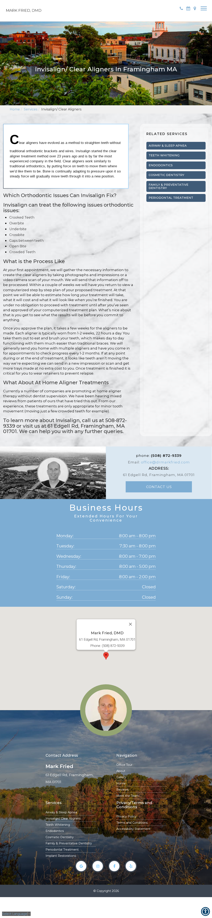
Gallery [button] (121, 777)
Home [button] (15, 109)
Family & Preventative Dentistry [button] (69, 843)
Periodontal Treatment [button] (62, 849)
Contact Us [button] (159, 487)
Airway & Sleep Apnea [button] (61, 812)
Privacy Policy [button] (126, 816)
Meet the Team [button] (127, 796)
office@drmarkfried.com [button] (165, 462)
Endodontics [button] (55, 831)
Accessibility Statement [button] (133, 829)
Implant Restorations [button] (61, 856)
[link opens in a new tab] (81, 866)
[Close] (130, 624)
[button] (23, 8)
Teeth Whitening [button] (58, 825)
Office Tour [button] (124, 765)
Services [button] (30, 109)
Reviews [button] (122, 789)
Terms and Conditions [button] (132, 823)
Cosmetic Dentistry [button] (60, 837)
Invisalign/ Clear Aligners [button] (63, 818)
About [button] (120, 771)
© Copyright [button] (106, 891)
